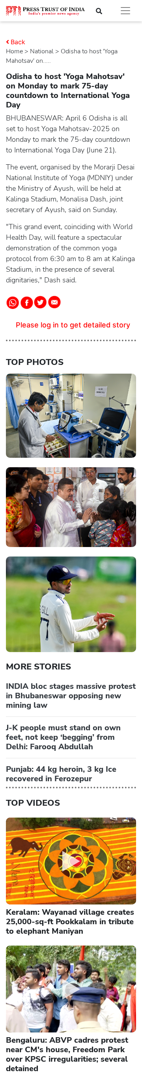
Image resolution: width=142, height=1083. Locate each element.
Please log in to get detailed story (73, 325)
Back (18, 42)
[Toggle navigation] (125, 10)
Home (14, 51)
